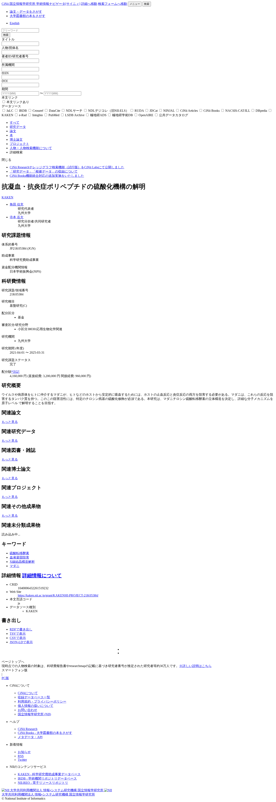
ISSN (5, 73)
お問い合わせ (27, 710)
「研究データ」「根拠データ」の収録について (44, 171)
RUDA (139, 110)
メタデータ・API (30, 737)
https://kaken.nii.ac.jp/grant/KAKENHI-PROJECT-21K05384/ (58, 595)
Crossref (38, 110)
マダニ (14, 566)
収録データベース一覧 (34, 697)
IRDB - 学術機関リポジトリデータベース (47, 778)
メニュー (135, 3)
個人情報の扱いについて (35, 705)
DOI (4, 81)
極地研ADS (98, 115)
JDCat (153, 110)
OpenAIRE (146, 115)
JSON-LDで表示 (21, 642)
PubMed (54, 115)
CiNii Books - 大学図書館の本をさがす (45, 733)
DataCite (54, 110)
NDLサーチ (74, 110)
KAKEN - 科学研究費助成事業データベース (49, 774)
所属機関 (8, 64)
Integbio (38, 115)
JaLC (10, 110)
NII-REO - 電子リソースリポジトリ (43, 782)
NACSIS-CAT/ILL (237, 110)
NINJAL (168, 110)
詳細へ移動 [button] (89, 3)
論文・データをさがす (26, 11)
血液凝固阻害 (19, 557)
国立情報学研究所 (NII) (34, 714)
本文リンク (10, 97)
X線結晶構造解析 (22, 561)
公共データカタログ (173, 115)
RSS (21, 756)
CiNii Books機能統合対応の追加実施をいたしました (47, 175)
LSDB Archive (74, 115)
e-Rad (22, 115)
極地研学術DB (122, 115)
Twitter (22, 759)
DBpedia (261, 110)
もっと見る (10, 422)
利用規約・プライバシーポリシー (42, 701)
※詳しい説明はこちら (195, 666)
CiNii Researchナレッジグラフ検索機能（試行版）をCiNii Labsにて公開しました (67, 167)
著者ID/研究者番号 (15, 56)
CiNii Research (27, 729)
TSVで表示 (18, 633)
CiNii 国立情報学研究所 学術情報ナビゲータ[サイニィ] (41, 3)
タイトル (8, 39)
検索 (146, 3)
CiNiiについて (28, 693)
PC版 (5, 678)
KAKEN (7, 197)
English (14, 23)
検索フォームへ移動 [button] (112, 3)
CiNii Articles (189, 110)
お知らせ (24, 752)
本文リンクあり (17, 102)
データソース (11, 106)
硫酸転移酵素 (19, 553)
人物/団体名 (10, 48)
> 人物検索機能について (34, 148)
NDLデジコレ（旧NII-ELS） (108, 110)
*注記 (15, 371)
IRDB (23, 110)
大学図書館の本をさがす (27, 16)
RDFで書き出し (21, 629)
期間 (5, 89)
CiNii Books (211, 110)
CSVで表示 (18, 638)
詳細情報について (42, 575)
